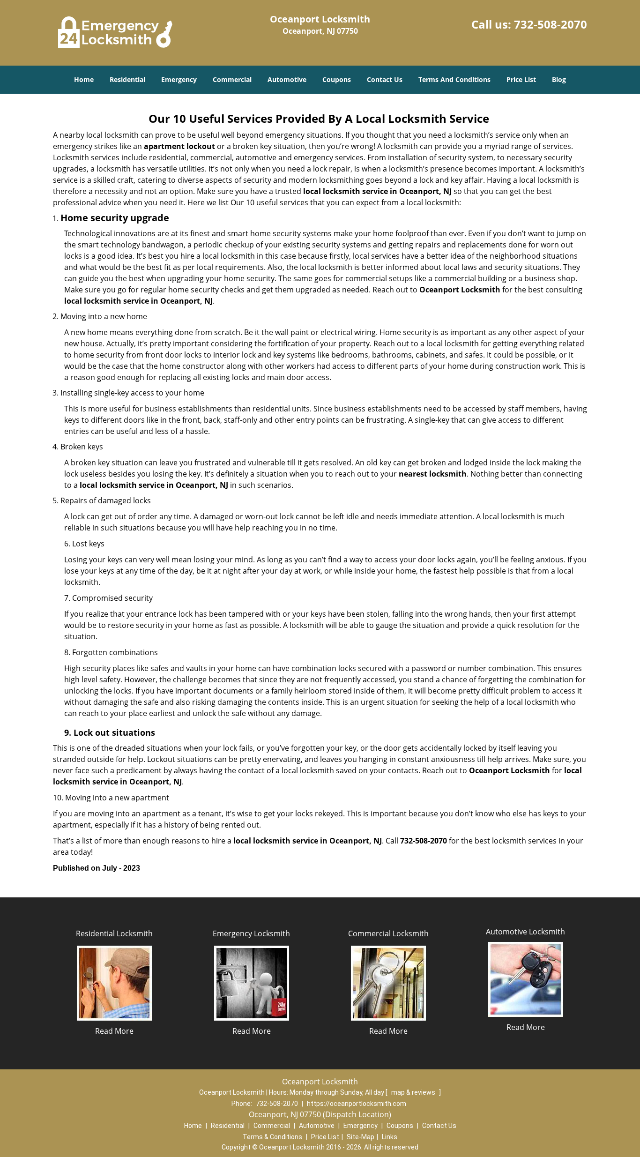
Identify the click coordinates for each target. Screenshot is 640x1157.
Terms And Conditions (454, 79)
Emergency (179, 79)
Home (84, 79)
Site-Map (360, 1137)
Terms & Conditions (272, 1137)
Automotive (287, 79)
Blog (559, 79)
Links (389, 1137)
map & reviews (414, 1092)
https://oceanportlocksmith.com (356, 1103)
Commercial (232, 79)
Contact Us (384, 79)
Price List (521, 79)
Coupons (336, 79)
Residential (127, 79)
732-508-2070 (550, 24)
